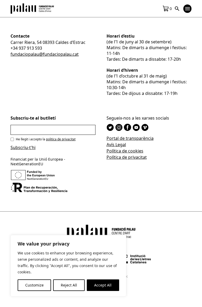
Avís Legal (116, 144)
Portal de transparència (130, 138)
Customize (34, 285)
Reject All (69, 285)
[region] (68, 265)
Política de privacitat (127, 157)
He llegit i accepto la (45, 139)
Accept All (103, 285)
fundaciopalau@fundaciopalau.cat (45, 54)
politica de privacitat (60, 139)
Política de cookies (125, 151)
